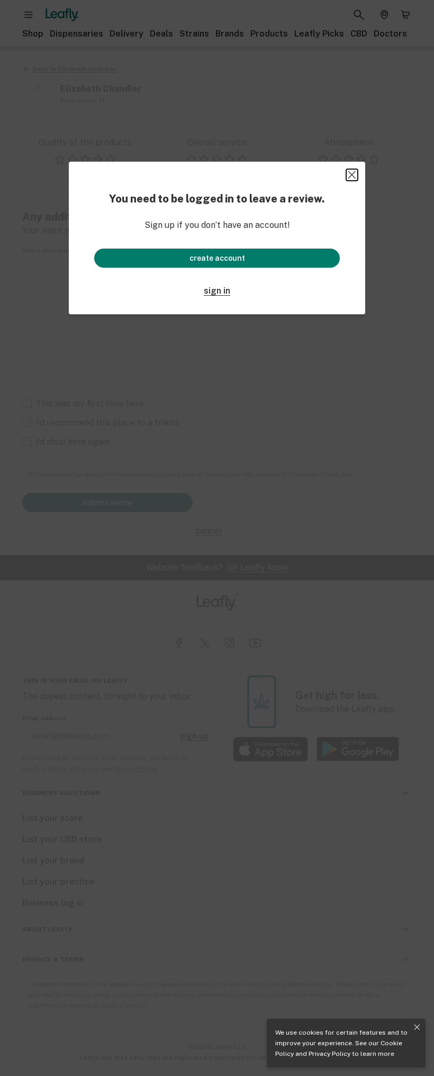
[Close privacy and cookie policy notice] (417, 1027)
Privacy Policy (329, 1053)
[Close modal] (352, 175)
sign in (217, 291)
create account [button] (217, 258)
